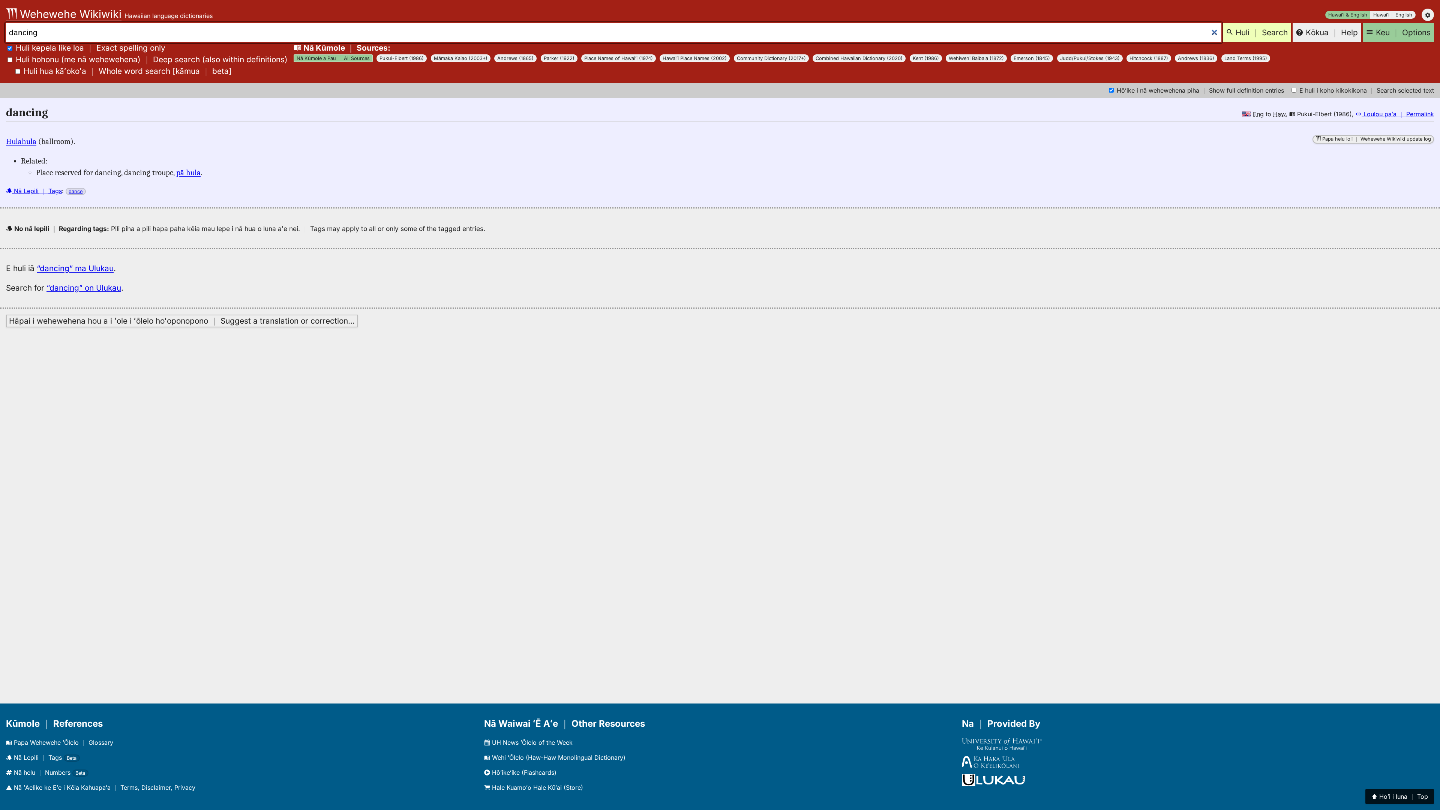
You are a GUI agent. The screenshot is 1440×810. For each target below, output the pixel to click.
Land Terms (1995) (1245, 58)
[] (128, 71)
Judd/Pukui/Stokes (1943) (1090, 58)
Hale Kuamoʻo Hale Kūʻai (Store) (536, 787)
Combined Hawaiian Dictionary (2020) (859, 58)
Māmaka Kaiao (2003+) (461, 58)
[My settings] (1428, 15)
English (1403, 15)
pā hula (188, 172)
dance (75, 191)
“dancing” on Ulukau (83, 287)
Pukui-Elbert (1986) (402, 58)
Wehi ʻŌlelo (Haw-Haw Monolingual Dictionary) (558, 757)
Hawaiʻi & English (1347, 15)
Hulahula (21, 141)
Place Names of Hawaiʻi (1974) (618, 58)
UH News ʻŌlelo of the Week (531, 742)
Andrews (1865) (515, 58)
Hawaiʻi (1381, 15)
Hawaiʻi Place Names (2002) (695, 58)
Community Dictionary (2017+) (771, 58)
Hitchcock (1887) (1149, 58)
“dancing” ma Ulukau (75, 268)
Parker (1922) (559, 58)
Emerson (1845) (1032, 58)
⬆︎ (1399, 796)
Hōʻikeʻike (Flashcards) (523, 772)
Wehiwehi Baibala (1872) (976, 58)
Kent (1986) (926, 58)
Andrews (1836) (1196, 58)
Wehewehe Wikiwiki (69, 14)
